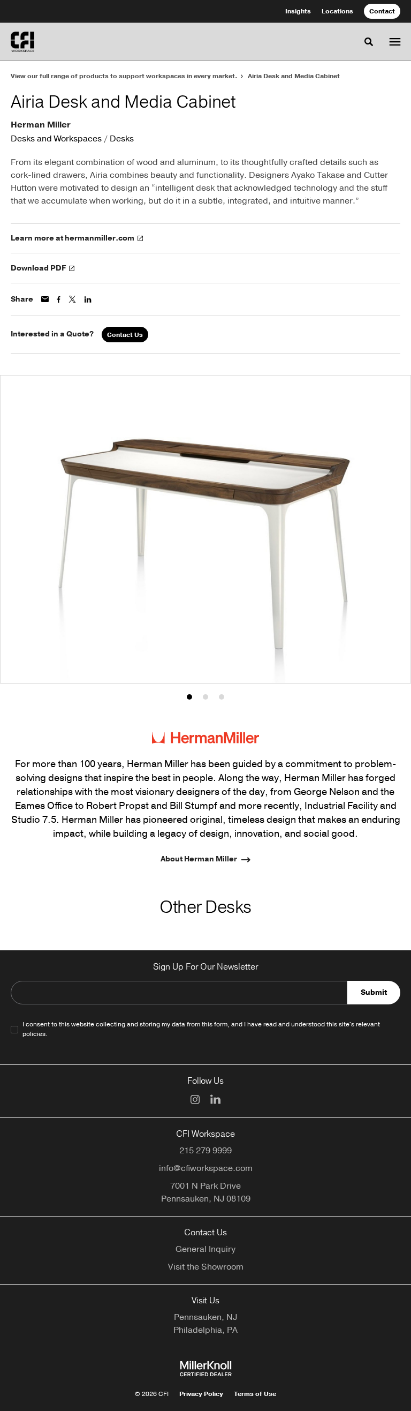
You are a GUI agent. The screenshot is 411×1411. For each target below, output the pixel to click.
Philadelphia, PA (205, 1330)
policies (33, 1034)
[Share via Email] (45, 299)
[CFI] (22, 42)
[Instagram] (195, 1099)
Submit (374, 992)
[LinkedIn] (215, 1099)
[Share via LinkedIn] (88, 299)
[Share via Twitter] (72, 299)
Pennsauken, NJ (205, 1317)
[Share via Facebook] (58, 299)
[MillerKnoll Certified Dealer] (205, 1369)
